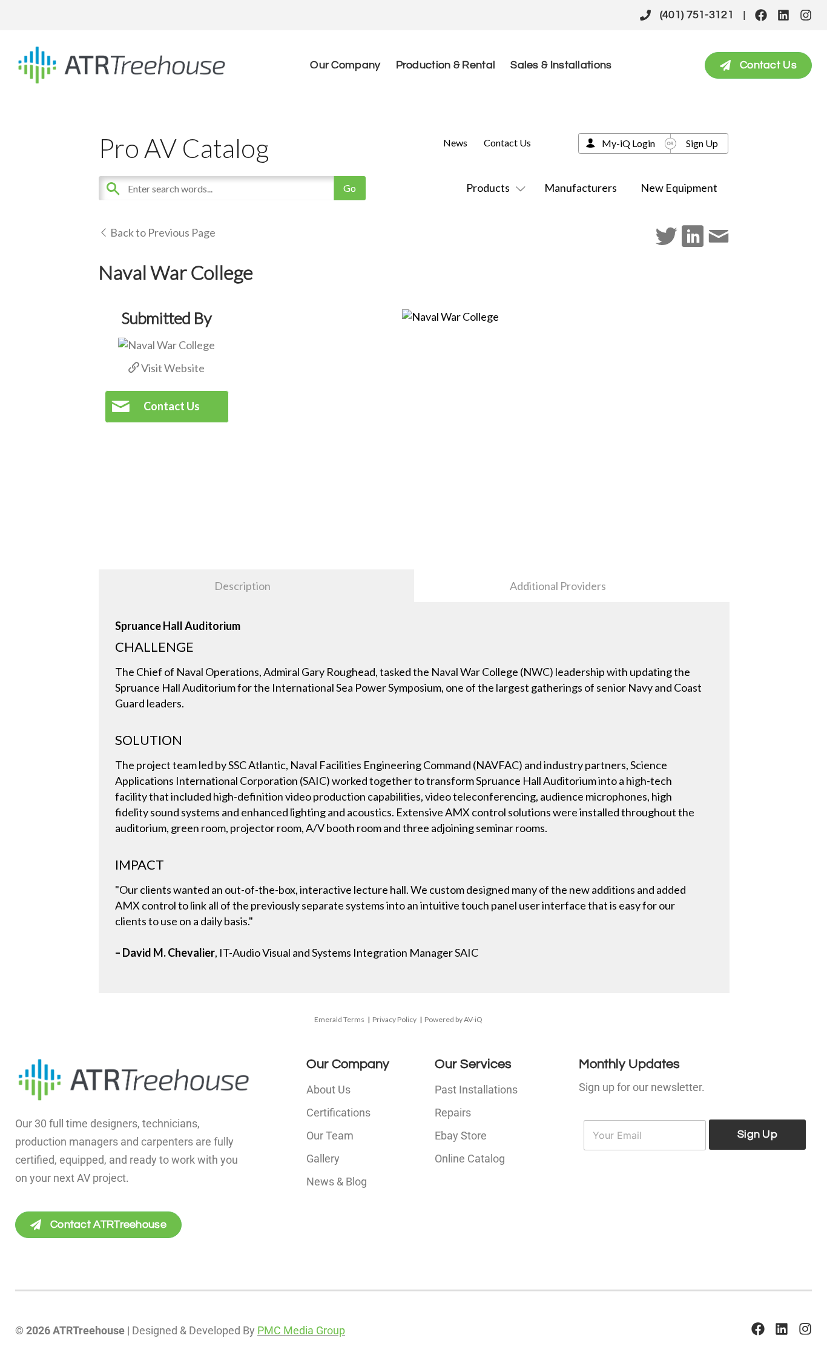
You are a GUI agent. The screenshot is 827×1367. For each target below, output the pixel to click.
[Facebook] (761, 15)
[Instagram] (806, 15)
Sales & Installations (560, 65)
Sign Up (702, 143)
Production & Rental (446, 65)
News (455, 142)
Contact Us (507, 142)
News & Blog (336, 1181)
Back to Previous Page (162, 232)
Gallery (323, 1158)
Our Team (330, 1135)
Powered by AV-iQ (453, 1019)
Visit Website (172, 368)
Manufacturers (580, 187)
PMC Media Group (301, 1330)
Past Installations (476, 1089)
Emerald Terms (339, 1019)
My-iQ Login (628, 143)
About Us (328, 1089)
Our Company (345, 65)
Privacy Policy (394, 1019)
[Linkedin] (783, 15)
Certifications (338, 1112)
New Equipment (679, 187)
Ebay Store (461, 1135)
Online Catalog (470, 1158)
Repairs (453, 1112)
